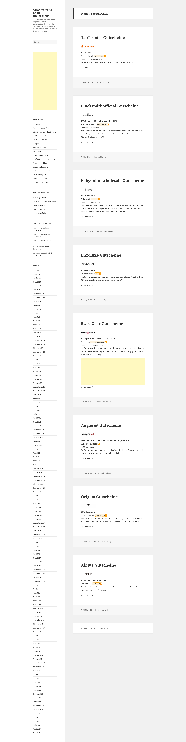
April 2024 (37, 325)
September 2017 (39, 628)
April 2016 (37, 686)
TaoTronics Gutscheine (103, 37)
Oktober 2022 (38, 395)
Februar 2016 (38, 694)
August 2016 (37, 671)
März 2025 (37, 282)
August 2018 (37, 585)
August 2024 (37, 309)
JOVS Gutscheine (39, 205)
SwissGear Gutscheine (102, 323)
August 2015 (37, 713)
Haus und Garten (39, 147)
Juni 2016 (36, 678)
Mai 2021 (36, 457)
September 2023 (39, 352)
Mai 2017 (36, 643)
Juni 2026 (36, 270)
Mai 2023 (36, 367)
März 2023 (37, 375)
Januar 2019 (37, 566)
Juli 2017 (36, 636)
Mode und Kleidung (40, 163)
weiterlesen (87, 67)
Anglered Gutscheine (101, 425)
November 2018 (39, 573)
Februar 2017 (38, 655)
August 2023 (37, 356)
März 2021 (37, 465)
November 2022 (39, 391)
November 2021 (39, 434)
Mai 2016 (36, 682)
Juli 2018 (36, 589)
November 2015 (39, 706)
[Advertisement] (45, 81)
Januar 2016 (37, 698)
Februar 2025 (38, 286)
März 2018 (37, 605)
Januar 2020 (37, 519)
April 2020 (37, 507)
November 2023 (39, 344)
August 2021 (37, 445)
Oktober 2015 (38, 709)
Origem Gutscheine (99, 496)
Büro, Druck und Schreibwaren (44, 132)
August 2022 (37, 402)
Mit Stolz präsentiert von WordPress (94, 628)
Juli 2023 (36, 360)
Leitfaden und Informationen (44, 159)
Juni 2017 (36, 640)
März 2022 (37, 422)
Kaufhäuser (37, 151)
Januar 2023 (37, 383)
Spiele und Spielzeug (40, 175)
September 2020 (39, 488)
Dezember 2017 (39, 616)
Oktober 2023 (38, 348)
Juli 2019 (36, 542)
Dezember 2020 (39, 476)
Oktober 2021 (38, 437)
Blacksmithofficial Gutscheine (110, 105)
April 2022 (37, 418)
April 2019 (37, 554)
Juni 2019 (36, 546)
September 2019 (39, 535)
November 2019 (39, 527)
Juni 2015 (36, 721)
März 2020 (37, 511)
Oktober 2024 (38, 301)
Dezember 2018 (39, 570)
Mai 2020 (36, 503)
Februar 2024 (38, 332)
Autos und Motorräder (41, 128)
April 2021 (37, 461)
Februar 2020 (38, 515)
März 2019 (37, 558)
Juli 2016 (36, 674)
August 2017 (37, 632)
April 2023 (37, 371)
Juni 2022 (36, 410)
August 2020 (37, 492)
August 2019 (37, 538)
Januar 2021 (37, 472)
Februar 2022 (38, 426)
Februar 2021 (38, 468)
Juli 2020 (36, 496)
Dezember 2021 (39, 430)
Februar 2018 (38, 608)
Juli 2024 (36, 313)
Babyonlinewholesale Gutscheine (112, 180)
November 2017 (39, 620)
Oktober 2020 (38, 484)
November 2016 (39, 667)
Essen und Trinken (40, 140)
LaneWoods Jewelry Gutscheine (44, 201)
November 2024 (39, 297)
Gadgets (36, 144)
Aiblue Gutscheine (98, 565)
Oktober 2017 (38, 624)
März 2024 (37, 329)
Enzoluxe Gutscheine (101, 255)
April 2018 (37, 601)
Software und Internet (41, 171)
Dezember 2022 (39, 387)
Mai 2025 (36, 274)
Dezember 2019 (39, 523)
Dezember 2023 (39, 340)
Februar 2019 (38, 562)
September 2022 (39, 399)
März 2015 (37, 733)
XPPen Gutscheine (39, 213)
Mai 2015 (36, 725)
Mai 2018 (36, 597)
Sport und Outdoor (40, 179)
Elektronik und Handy (41, 136)
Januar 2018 (37, 612)
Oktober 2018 (38, 577)
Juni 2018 (36, 593)
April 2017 (37, 647)
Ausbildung (37, 124)
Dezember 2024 (39, 294)
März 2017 (37, 651)
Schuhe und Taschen (40, 167)
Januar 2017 (37, 659)
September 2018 (39, 581)
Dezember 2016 (39, 663)
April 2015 (37, 729)
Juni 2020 (36, 500)
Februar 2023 (38, 379)
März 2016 (37, 690)
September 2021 (39, 441)
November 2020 (39, 480)
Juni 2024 (36, 317)
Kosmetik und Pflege (40, 155)
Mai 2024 (36, 321)
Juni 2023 (36, 364)
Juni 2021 (36, 453)
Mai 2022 (36, 414)
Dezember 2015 (39, 702)
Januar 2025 (37, 290)
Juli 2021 (36, 449)
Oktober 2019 (38, 531)
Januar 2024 (37, 336)
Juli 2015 (36, 717)
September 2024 (39, 305)
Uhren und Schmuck (40, 182)
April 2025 (37, 278)
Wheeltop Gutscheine (41, 197)
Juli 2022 (36, 406)
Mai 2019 (36, 550)
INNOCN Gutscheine (40, 209)
